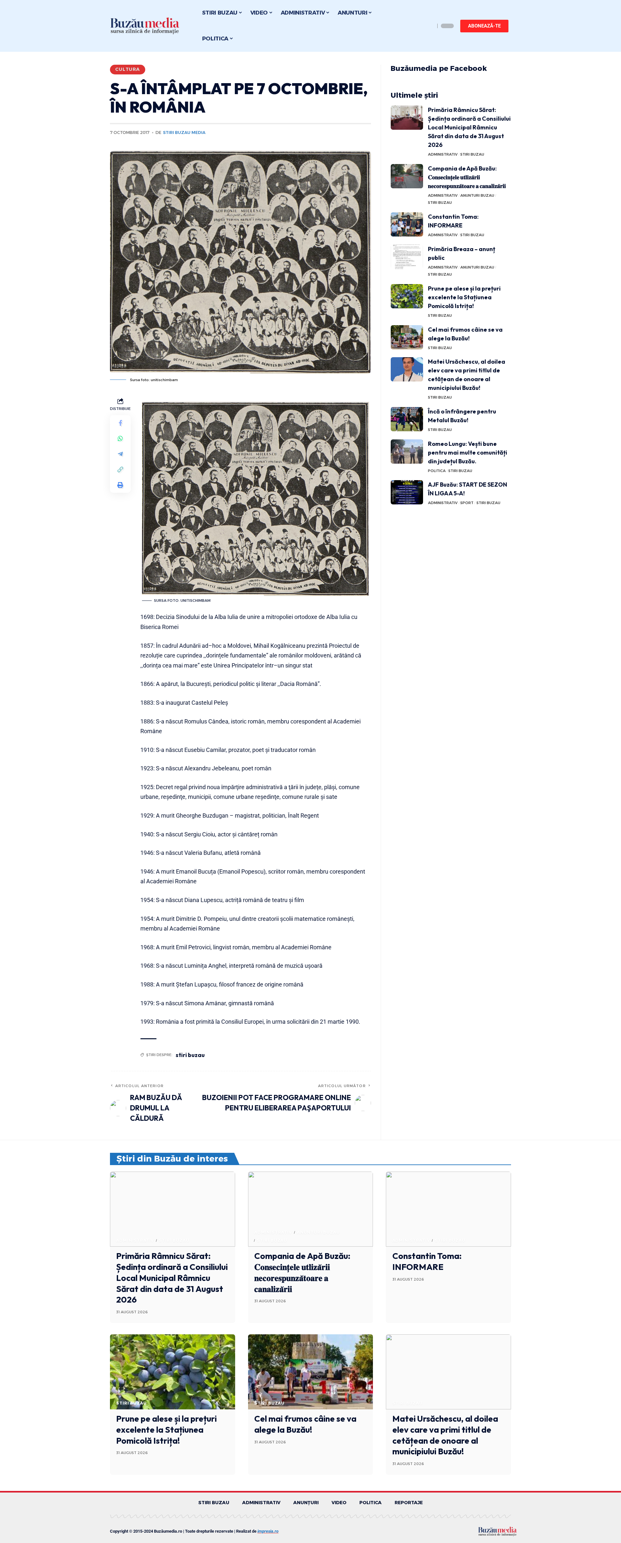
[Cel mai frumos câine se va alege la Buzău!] (407, 337)
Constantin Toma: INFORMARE (427, 1261)
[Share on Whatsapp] (120, 438)
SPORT (467, 503)
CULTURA (127, 69)
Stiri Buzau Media (184, 132)
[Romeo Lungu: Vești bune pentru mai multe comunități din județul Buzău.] (407, 451)
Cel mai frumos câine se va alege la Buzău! (305, 1424)
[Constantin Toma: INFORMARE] (407, 224)
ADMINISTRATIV (443, 154)
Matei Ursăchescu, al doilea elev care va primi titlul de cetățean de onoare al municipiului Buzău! (445, 1435)
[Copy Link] (120, 469)
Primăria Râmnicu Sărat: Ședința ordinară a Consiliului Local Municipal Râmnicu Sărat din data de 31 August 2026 (469, 127)
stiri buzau (190, 1055)
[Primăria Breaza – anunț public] (407, 257)
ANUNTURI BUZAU (477, 195)
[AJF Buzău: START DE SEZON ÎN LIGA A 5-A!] (407, 492)
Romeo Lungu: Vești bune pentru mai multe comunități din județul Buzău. (467, 452)
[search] (428, 26)
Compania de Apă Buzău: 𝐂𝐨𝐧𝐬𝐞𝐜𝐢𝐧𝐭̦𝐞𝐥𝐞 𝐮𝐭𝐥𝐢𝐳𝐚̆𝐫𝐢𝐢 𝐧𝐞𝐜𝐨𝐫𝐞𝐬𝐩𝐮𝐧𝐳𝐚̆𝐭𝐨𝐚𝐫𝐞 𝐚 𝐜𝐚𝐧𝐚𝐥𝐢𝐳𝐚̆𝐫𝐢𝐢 (467, 177)
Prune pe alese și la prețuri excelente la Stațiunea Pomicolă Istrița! (464, 297)
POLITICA (437, 470)
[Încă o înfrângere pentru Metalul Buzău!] (407, 419)
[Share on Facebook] (120, 423)
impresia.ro (267, 1531)
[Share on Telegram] (120, 454)
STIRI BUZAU (472, 154)
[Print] (120, 485)
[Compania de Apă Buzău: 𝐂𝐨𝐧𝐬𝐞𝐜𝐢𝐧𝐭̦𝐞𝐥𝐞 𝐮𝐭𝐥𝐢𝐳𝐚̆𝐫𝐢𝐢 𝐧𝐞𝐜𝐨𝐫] (407, 176)
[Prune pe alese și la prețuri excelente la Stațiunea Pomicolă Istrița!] (407, 296)
